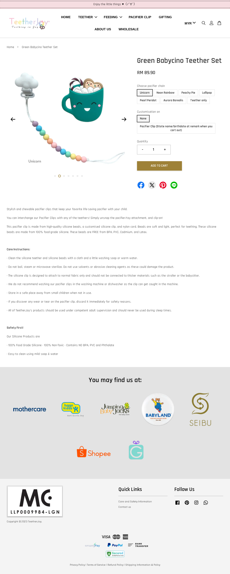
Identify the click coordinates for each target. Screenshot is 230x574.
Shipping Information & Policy (142, 565)
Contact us (124, 507)
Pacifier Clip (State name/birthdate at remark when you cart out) (176, 128)
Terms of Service (96, 565)
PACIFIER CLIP (140, 17)
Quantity (142, 141)
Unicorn (145, 93)
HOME (66, 17)
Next (124, 119)
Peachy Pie (188, 93)
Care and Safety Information (135, 501)
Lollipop (207, 93)
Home (10, 47)
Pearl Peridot (148, 100)
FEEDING (111, 17)
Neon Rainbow (166, 93)
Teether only (198, 100)
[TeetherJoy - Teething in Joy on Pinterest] (187, 505)
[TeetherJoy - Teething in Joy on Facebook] (177, 505)
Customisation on (148, 112)
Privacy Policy (77, 565)
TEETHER (85, 17)
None (143, 119)
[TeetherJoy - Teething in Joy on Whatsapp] (206, 505)
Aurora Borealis (173, 100)
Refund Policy (115, 565)
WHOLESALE (129, 29)
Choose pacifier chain (151, 86)
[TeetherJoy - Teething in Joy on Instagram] (196, 505)
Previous (12, 119)
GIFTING (165, 17)
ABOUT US (103, 29)
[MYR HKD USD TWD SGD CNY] (189, 23)
